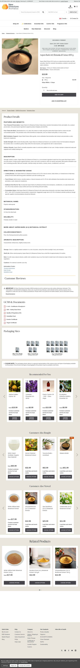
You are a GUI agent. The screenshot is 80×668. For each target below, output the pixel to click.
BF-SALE (18, 1)
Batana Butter (64, 453)
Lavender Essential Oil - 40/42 (30, 396)
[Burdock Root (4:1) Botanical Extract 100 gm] (39, 558)
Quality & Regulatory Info (14, 313)
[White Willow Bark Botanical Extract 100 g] (14, 558)
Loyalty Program (64, 1)
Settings (5, 665)
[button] (43, 12)
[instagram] (65, 650)
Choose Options (14, 418)
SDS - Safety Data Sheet (14, 309)
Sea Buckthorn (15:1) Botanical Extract (48, 508)
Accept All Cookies (24, 665)
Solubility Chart (11, 316)
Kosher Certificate (12, 319)
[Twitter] (62, 650)
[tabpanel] (14, 566)
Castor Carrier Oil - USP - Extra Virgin (48, 396)
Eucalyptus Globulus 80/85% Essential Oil (64, 396)
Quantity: (44, 87)
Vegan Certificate (12, 322)
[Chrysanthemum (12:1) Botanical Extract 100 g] (65, 558)
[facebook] (68, 650)
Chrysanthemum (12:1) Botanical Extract (30, 508)
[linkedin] (75, 650)
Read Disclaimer (10, 294)
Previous (2, 567)
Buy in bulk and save (52, 90)
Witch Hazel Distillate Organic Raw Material (13, 455)
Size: (46, 77)
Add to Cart (73, 12)
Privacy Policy (24, 662)
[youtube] (72, 650)
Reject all (13, 665)
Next (77, 567)
